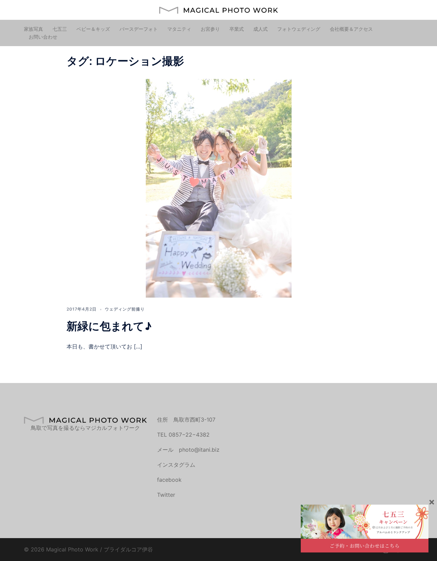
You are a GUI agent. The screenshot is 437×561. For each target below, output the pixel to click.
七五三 (60, 29)
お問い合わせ (43, 37)
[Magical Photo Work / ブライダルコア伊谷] (218, 9)
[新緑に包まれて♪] (219, 187)
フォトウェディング (298, 29)
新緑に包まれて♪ (109, 326)
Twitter (166, 494)
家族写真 (33, 29)
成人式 (260, 29)
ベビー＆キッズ (93, 29)
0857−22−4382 (189, 434)
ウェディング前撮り (125, 309)
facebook (169, 479)
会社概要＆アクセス (351, 29)
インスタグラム (176, 464)
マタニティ (179, 29)
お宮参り (210, 29)
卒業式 (236, 29)
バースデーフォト (138, 29)
